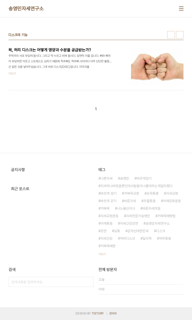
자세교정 (172, 193)
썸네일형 (171, 35)
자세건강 (106, 238)
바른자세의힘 (151, 208)
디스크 (160, 231)
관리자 (113, 313)
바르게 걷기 (108, 201)
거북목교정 (131, 193)
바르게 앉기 (108, 193)
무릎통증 (150, 201)
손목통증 (152, 193)
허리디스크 (127, 238)
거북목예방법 (167, 216)
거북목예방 (108, 246)
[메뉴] (181, 9)
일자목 (147, 238)
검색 (88, 282)
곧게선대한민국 (138, 231)
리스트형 (180, 35)
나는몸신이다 (126, 208)
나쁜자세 (106, 178)
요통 (117, 231)
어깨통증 (106, 223)
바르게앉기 (144, 178)
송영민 (124, 178)
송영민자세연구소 (26, 9)
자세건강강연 (129, 223)
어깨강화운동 (172, 201)
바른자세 (130, 201)
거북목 (105, 208)
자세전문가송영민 (138, 216)
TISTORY (98, 313)
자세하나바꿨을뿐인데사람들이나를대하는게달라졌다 (136, 186)
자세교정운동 (109, 216)
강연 (103, 231)
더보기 (102, 254)
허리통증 (165, 238)
